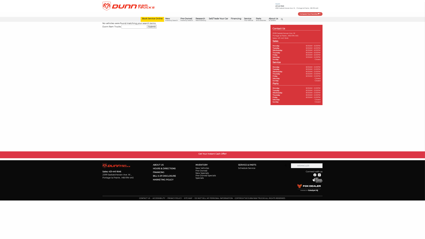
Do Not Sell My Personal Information (214, 198)
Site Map (188, 198)
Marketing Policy (163, 180)
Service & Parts (247, 165)
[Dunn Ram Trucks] (128, 6)
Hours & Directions (164, 168)
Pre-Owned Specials (206, 175)
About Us (158, 165)
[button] (152, 18)
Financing (158, 172)
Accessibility (159, 198)
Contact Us (145, 198)
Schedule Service (246, 168)
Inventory (202, 165)
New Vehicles (202, 168)
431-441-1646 (283, 38)
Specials (200, 178)
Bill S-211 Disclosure (164, 176)
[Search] (285, 165)
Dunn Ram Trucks (111, 26)
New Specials (202, 173)
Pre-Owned (201, 170)
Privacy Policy (174, 198)
